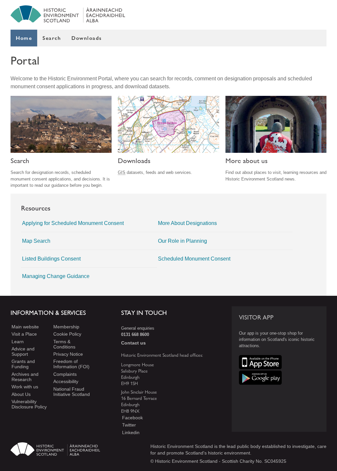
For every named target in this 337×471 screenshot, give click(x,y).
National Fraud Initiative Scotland (71, 391)
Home (24, 38)
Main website (25, 326)
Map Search (36, 241)
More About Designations (187, 223)
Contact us (133, 343)
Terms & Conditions (64, 344)
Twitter (129, 425)
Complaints (65, 374)
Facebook (132, 417)
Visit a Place (24, 334)
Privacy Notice (68, 354)
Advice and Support (23, 351)
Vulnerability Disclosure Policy (29, 404)
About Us (21, 394)
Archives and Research (25, 377)
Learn (18, 341)
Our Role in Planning (182, 241)
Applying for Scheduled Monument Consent (73, 223)
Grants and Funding (23, 364)
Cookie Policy (67, 334)
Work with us (25, 386)
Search (51, 38)
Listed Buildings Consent (51, 259)
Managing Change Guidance (56, 276)
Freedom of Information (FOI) (71, 364)
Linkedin (131, 432)
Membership (66, 326)
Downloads (86, 38)
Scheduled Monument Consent (194, 259)
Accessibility (65, 381)
